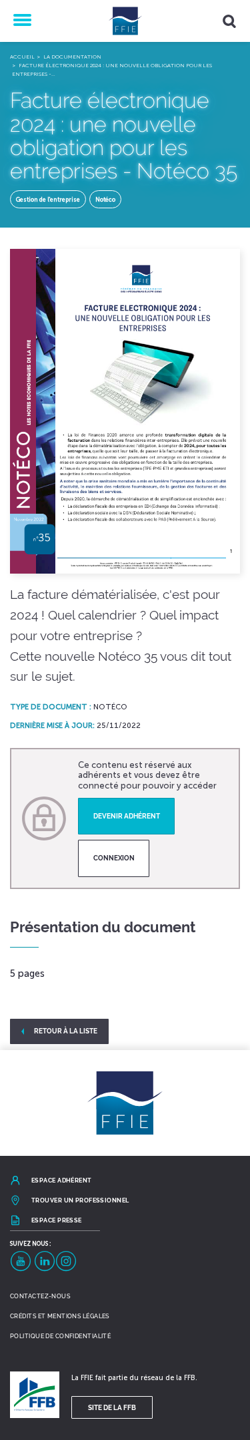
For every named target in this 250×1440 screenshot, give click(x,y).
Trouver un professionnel (80, 1200)
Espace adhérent (61, 1180)
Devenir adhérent (126, 816)
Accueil (22, 56)
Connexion (114, 858)
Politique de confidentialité (60, 1336)
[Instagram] (66, 1261)
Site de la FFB (112, 1407)
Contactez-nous (40, 1296)
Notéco (105, 199)
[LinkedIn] (44, 1261)
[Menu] (21, 21)
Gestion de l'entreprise (48, 199)
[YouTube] (20, 1261)
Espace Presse (56, 1220)
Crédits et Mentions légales (59, 1316)
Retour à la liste (65, 1031)
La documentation (72, 56)
